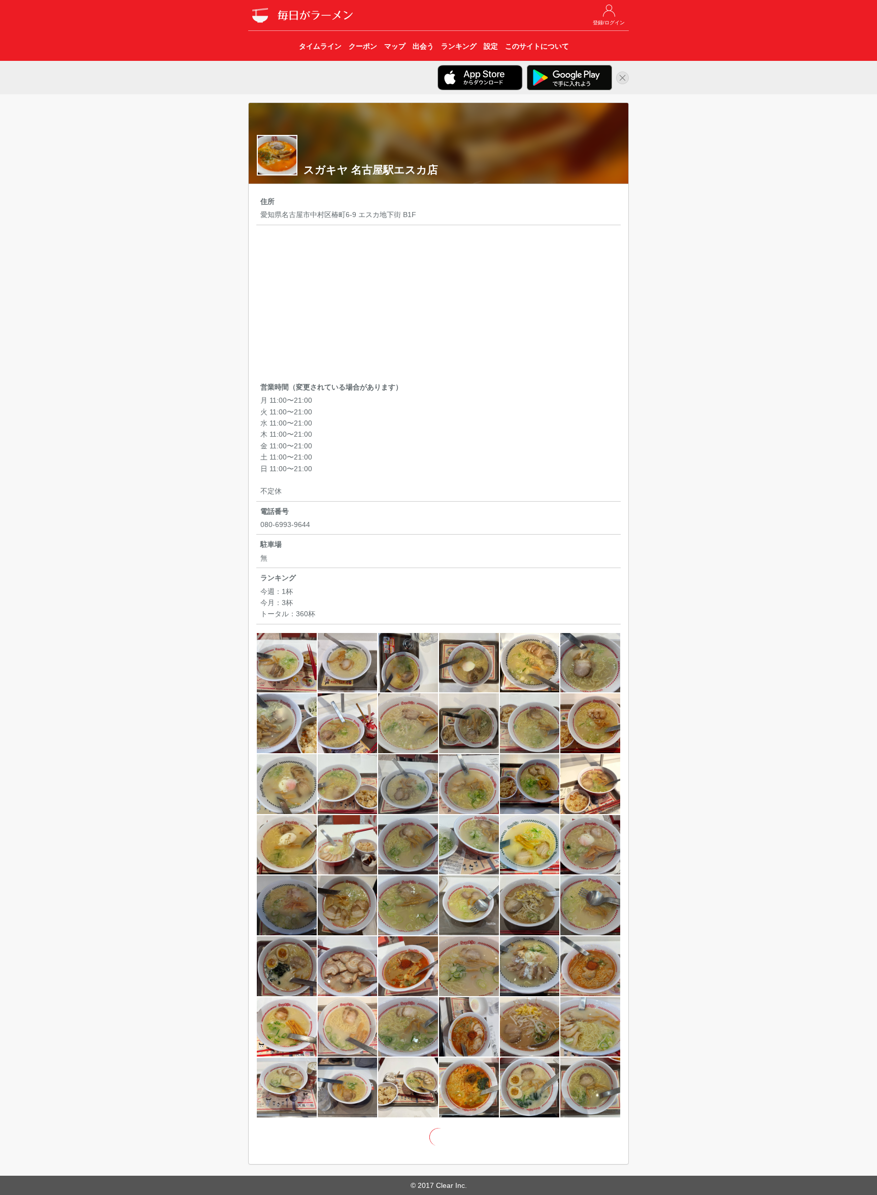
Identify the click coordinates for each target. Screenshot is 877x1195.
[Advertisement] (438, 305)
